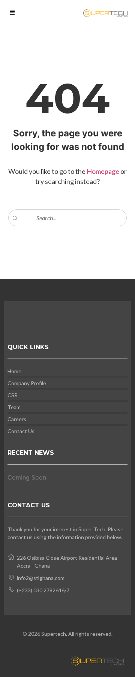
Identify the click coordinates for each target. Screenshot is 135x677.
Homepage (103, 171)
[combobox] (67, 217)
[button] (12, 12)
